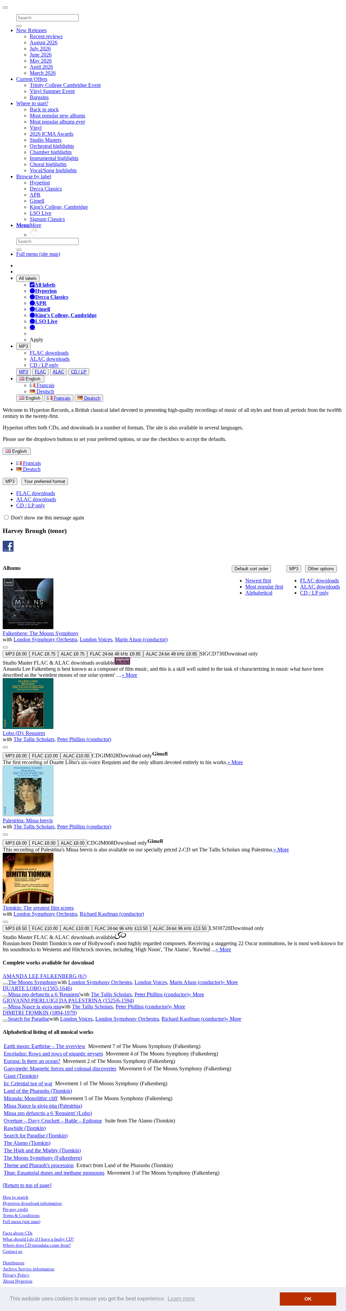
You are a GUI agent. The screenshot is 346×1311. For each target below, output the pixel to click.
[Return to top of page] (27, 1185)
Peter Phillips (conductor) (84, 739)
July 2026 (40, 48)
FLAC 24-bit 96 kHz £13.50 (121, 928)
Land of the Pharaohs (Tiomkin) (38, 1091)
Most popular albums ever (57, 122)
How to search (15, 1197)
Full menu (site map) (38, 254)
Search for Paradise (28, 1019)
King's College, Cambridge (59, 207)
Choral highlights (48, 164)
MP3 (23, 346)
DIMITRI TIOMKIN (40, 1013)
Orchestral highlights (52, 146)
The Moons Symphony (32, 982)
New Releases (31, 30)
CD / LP (78, 371)
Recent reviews (46, 36)
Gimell (37, 201)
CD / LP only (44, 365)
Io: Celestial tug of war (28, 1083)
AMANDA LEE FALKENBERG (44, 976)
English (32, 398)
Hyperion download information (32, 1203)
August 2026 (43, 42)
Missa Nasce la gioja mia (34, 1006)
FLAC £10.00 (45, 755)
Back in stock (44, 109)
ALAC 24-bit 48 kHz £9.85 (171, 654)
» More (129, 675)
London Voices (96, 639)
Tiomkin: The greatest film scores (38, 908)
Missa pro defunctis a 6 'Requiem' (44, 994)
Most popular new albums (57, 115)
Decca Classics (46, 189)
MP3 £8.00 (16, 654)
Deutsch (44, 391)
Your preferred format (44, 481)
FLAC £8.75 (43, 654)
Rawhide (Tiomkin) (25, 1128)
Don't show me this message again (46, 517)
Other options (321, 568)
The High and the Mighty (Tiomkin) (42, 1150)
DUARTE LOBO (37, 988)
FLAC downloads (49, 353)
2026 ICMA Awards (51, 134)
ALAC (58, 371)
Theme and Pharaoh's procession (39, 1165)
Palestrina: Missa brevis (28, 820)
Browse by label (33, 176)
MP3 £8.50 (16, 928)
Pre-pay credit (15, 1209)
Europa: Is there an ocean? (32, 1061)
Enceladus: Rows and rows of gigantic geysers (53, 1054)
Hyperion (40, 182)
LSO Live (40, 213)
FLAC (40, 371)
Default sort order (251, 568)
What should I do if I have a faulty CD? (38, 1239)
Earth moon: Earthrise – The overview (44, 1046)
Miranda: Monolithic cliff (30, 1098)
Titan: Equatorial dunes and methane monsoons (54, 1173)
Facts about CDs (17, 1233)
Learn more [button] (181, 1299)
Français (44, 385)
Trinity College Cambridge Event (65, 85)
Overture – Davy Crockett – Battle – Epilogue (53, 1121)
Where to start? (32, 103)
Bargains (39, 97)
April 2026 (41, 67)
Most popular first (264, 587)
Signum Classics (47, 219)
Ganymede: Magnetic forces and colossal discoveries (60, 1068)
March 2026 (43, 73)
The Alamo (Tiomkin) (27, 1143)
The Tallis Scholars (34, 739)
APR (35, 195)
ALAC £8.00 (72, 843)
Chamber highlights (51, 152)
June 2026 (41, 55)
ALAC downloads (50, 359)
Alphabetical (258, 593)
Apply (36, 339)
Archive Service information (28, 1268)
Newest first (258, 580)
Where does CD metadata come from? (37, 1245)
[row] (173, 628)
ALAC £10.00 (76, 755)
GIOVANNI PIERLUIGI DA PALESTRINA (68, 1000)
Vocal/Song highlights (53, 170)
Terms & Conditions (21, 1215)
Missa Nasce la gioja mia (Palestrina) (43, 1106)
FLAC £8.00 (43, 843)
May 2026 (41, 61)
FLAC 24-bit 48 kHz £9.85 (115, 654)
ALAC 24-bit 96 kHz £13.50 (179, 928)
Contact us (12, 1251)
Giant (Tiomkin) (21, 1076)
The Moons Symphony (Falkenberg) (43, 1158)
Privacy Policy (16, 1274)
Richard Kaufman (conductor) (112, 914)
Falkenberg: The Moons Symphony (41, 633)
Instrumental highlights (54, 158)
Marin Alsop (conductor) (141, 639)
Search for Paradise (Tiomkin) (36, 1135)
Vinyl (36, 128)
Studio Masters (45, 140)
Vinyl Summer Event (52, 91)
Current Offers (31, 79)
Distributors (13, 1262)
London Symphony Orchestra (45, 639)
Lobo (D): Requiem (24, 733)
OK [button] (308, 1299)
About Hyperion (17, 1281)
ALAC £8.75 (72, 654)
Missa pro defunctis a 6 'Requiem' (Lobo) (48, 1113)
